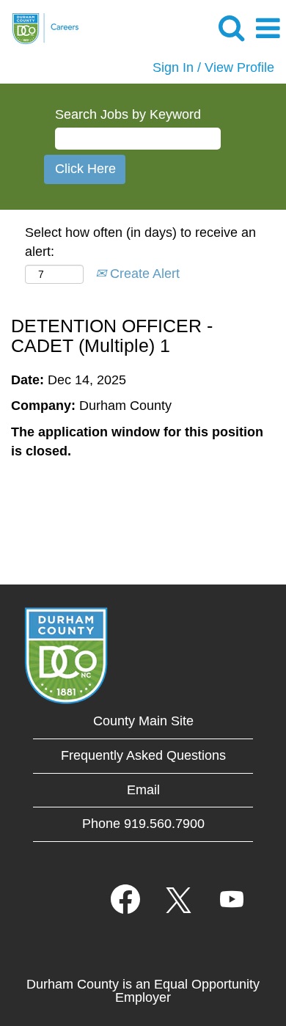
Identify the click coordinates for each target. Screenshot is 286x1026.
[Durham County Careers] (39, 28)
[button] (267, 29)
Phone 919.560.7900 (143, 823)
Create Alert (143, 273)
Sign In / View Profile (213, 67)
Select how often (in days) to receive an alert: (140, 242)
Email (143, 790)
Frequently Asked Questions (143, 755)
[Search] (231, 28)
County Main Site (143, 721)
